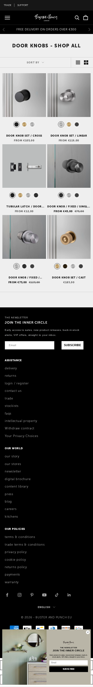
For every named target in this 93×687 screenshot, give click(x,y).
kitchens (11, 516)
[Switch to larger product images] (78, 62)
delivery (11, 368)
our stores (13, 464)
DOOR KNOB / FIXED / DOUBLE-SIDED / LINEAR (24, 277)
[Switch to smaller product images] (86, 62)
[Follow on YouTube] (44, 595)
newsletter (13, 471)
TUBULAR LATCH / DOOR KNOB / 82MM (24, 206)
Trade (7, 5)
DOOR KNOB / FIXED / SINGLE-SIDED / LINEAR (68, 206)
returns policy (16, 567)
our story (12, 456)
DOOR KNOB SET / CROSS (24, 135)
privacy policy (16, 552)
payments (12, 574)
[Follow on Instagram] (19, 595)
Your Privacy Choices (21, 436)
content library (16, 486)
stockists (12, 406)
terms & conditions (20, 537)
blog (8, 501)
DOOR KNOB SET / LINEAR (69, 135)
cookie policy (15, 559)
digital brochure (18, 479)
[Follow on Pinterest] (32, 595)
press (9, 494)
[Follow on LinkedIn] (69, 595)
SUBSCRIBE (72, 345)
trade (9, 398)
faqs (8, 413)
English (44, 607)
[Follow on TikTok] (56, 595)
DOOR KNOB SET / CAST (69, 277)
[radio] (16, 124)
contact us (13, 391)
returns (10, 375)
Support (22, 5)
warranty (12, 582)
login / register (17, 383)
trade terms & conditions (25, 544)
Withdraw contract (19, 428)
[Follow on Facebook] (7, 595)
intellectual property (21, 421)
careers (10, 509)
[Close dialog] (88, 632)
